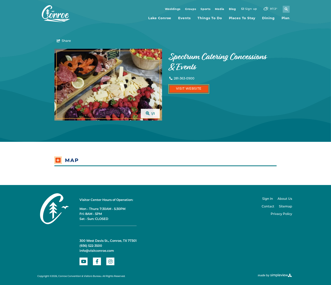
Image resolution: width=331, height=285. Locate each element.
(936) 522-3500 (90, 246)
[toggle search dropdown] (286, 9)
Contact (268, 206)
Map (72, 160)
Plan (286, 18)
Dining (268, 18)
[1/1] (108, 84)
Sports (205, 9)
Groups (190, 9)
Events (184, 18)
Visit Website (189, 88)
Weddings (172, 9)
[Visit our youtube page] (83, 261)
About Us (285, 199)
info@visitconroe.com (96, 251)
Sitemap (285, 206)
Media (219, 9)
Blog (232, 9)
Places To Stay (242, 18)
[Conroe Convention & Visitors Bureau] (56, 13)
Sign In (267, 199)
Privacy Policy (281, 214)
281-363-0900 (184, 78)
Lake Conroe (159, 18)
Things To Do (209, 18)
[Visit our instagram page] (110, 261)
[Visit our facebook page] (97, 261)
